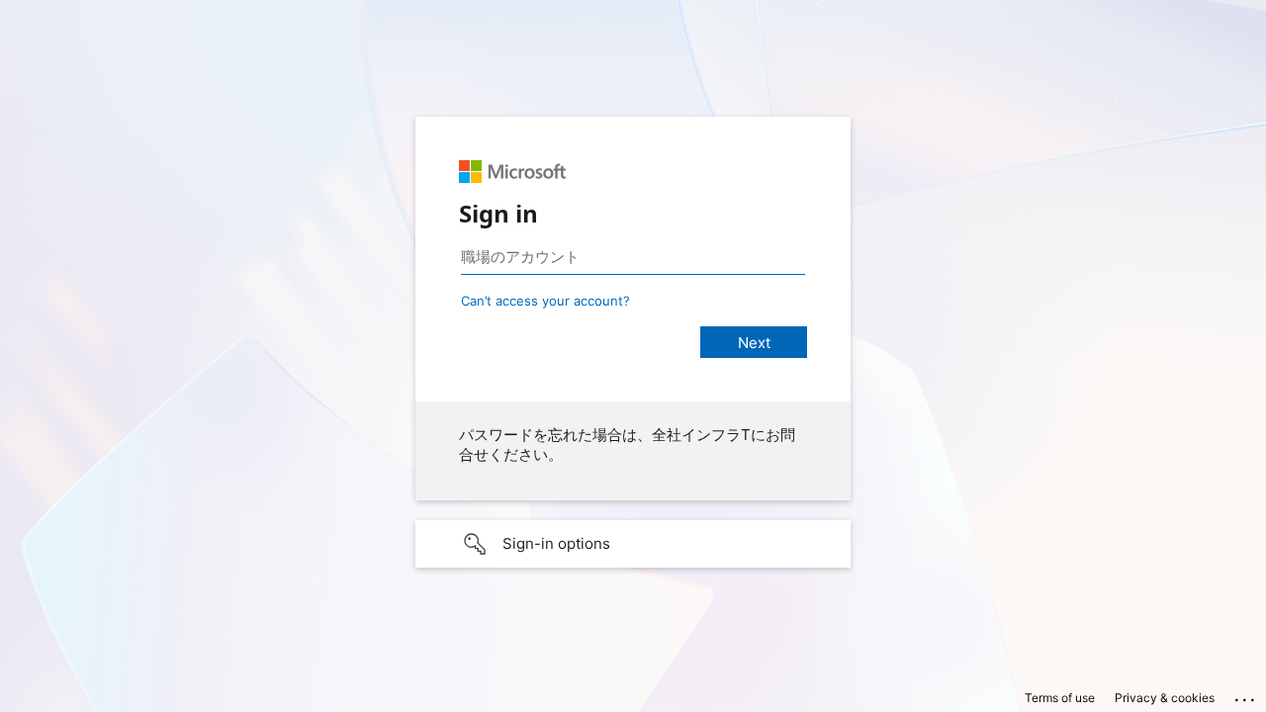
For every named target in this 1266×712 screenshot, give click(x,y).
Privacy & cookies (1165, 697)
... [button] (1246, 695)
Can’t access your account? (545, 301)
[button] (633, 544)
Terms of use (1060, 697)
